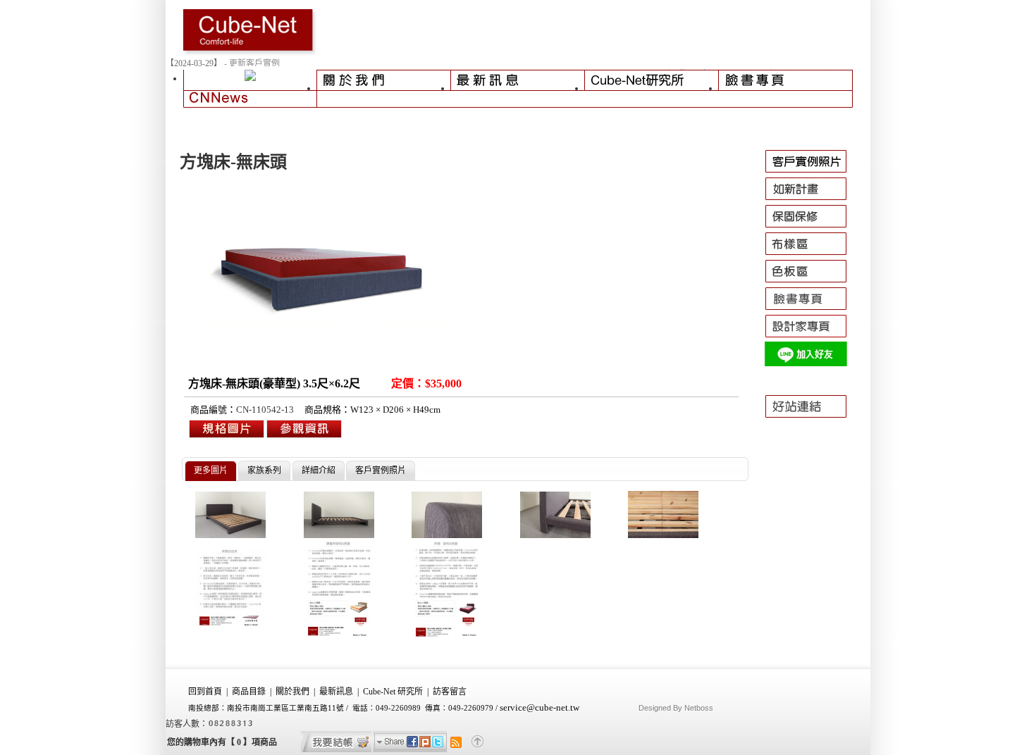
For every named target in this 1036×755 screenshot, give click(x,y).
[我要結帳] (336, 749)
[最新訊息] (518, 83)
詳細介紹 (318, 470)
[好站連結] (812, 424)
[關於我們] (384, 83)
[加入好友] (812, 365)
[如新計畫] (812, 200)
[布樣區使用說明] (812, 255)
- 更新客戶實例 (252, 63)
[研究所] (652, 83)
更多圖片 (211, 470)
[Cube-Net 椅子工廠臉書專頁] (812, 310)
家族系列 (264, 470)
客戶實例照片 (380, 470)
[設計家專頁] (812, 337)
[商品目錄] (250, 83)
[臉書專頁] (786, 83)
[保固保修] (812, 227)
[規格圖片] (304, 437)
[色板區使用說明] (812, 282)
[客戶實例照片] (812, 172)
